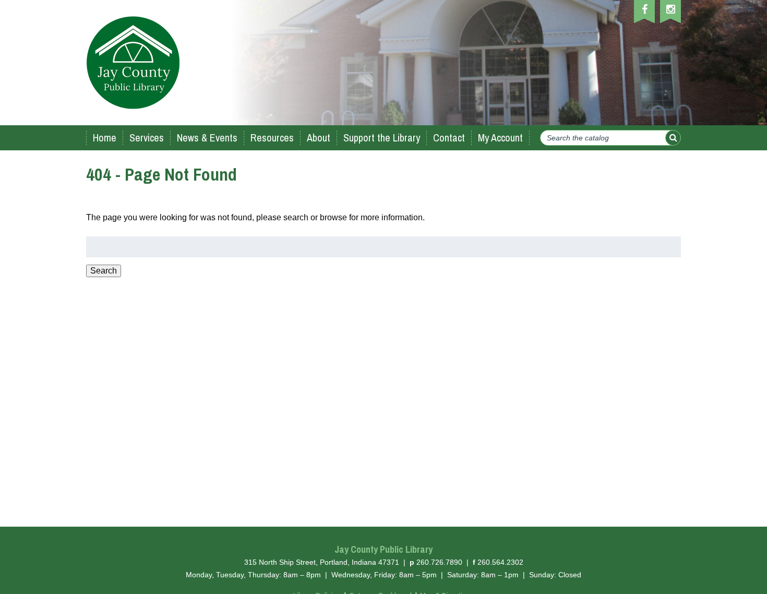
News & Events (207, 137)
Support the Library (381, 137)
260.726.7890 (439, 562)
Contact (449, 137)
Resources (272, 137)
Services (146, 137)
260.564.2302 (500, 562)
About (318, 137)
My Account (500, 137)
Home (104, 137)
